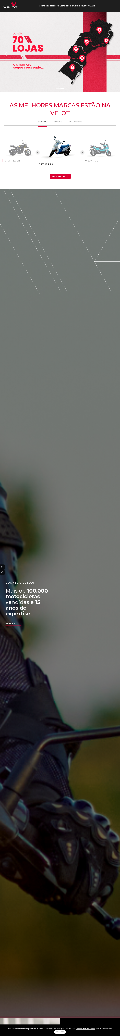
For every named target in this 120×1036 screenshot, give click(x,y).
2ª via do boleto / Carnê (83, 6)
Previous (38, 152)
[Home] (10, 6)
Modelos (54, 6)
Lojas (62, 6)
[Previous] (5, 53)
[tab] (42, 122)
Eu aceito (60, 1032)
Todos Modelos (60, 176)
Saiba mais (11, 623)
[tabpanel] (60, 156)
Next (82, 152)
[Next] (114, 53)
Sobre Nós (44, 6)
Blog (68, 6)
